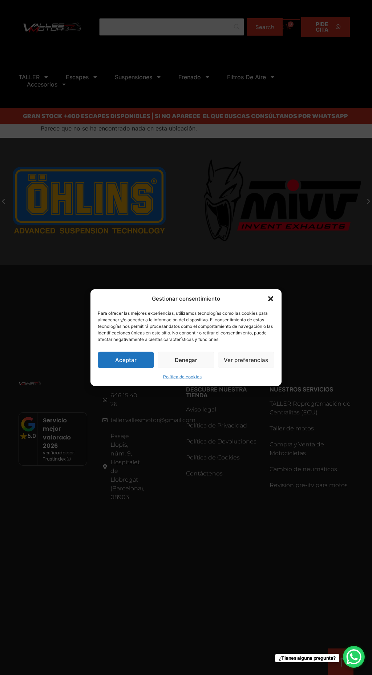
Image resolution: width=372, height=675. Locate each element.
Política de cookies (182, 376)
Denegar (186, 359)
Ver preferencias (246, 359)
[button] (270, 298)
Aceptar (126, 359)
